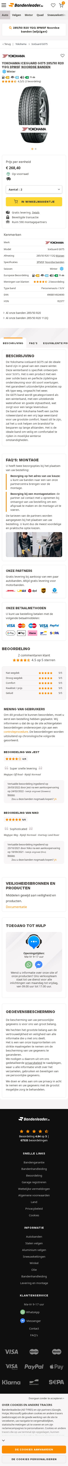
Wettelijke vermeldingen (34, 1189)
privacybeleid (33, 1063)
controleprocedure (16, 731)
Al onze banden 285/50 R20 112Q (27, 318)
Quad (40, 15)
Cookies (34, 1215)
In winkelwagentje (37, 201)
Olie (34, 1269)
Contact (34, 1328)
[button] (38, 791)
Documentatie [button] (16, 907)
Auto (5, 15)
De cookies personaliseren (34, 1459)
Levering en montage (34, 1283)
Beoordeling (34, 1175)
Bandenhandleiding (34, 1169)
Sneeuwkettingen (34, 1256)
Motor (29, 15)
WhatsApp (32, 1312)
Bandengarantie (34, 1162)
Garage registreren (34, 1182)
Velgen (16, 15)
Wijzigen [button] (60, 255)
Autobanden (34, 1236)
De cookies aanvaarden (34, 1449)
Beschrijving (13, 343)
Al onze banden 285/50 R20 (23, 313)
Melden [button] (11, 795)
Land (34, 1202)
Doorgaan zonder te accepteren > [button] (46, 1398)
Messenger (33, 1321)
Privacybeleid (34, 1208)
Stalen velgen (34, 1243)
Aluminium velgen (34, 1250)
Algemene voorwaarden (34, 1195)
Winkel (34, 1263)
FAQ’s (33, 343)
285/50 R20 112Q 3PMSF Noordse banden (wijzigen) (36, 29)
